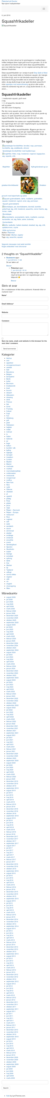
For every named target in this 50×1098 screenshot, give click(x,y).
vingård (9, 583)
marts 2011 (10, 1023)
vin (7, 581)
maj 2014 (9, 935)
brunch (9, 390)
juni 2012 (9, 988)
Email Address (8, 304)
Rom (8, 517)
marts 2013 (10, 967)
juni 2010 (9, 1043)
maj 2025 (9, 631)
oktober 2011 (11, 1007)
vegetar (20, 235)
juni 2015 (9, 905)
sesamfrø (13, 237)
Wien (8, 588)
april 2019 (10, 799)
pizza (8, 505)
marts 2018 (10, 829)
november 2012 (12, 977)
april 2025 (10, 634)
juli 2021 (9, 737)
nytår (8, 487)
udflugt (8, 572)
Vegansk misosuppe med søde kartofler (16, 244)
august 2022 (11, 707)
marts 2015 (10, 912)
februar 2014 (11, 942)
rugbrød (9, 519)
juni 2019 (9, 795)
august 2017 (11, 845)
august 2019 (11, 790)
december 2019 (12, 781)
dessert (9, 393)
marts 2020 (10, 774)
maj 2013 (9, 963)
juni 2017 (9, 850)
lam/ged (9, 455)
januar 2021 (10, 751)
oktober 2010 (11, 1034)
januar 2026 (10, 613)
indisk (8, 429)
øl (7, 494)
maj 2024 (9, 659)
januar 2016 (10, 889)
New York (9, 482)
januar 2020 (10, 779)
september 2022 (12, 705)
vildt (7, 579)
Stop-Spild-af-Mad (40, 73)
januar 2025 (10, 641)
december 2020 (12, 753)
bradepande (10, 386)
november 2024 (12, 645)
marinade (9, 466)
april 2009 (10, 1076)
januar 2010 (10, 1055)
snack (8, 542)
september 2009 (12, 1064)
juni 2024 (9, 657)
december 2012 (12, 974)
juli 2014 (9, 931)
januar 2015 (10, 917)
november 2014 (12, 921)
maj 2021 (9, 742)
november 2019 (12, 783)
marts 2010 (10, 1050)
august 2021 (11, 735)
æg (7, 237)
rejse (8, 508)
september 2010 (12, 1036)
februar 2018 (11, 832)
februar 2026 (11, 611)
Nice (8, 485)
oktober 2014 (11, 924)
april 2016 (10, 882)
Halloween (10, 425)
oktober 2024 (11, 648)
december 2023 (12, 671)
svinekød (9, 556)
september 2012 (12, 981)
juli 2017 (9, 848)
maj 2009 (9, 1073)
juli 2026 (9, 599)
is (7, 434)
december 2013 (12, 947)
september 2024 (12, 650)
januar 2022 (10, 723)
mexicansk (10, 475)
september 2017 (12, 843)
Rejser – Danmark (13, 510)
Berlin (8, 379)
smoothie (9, 540)
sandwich (9, 526)
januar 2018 (10, 834)
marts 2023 (10, 691)
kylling (8, 450)
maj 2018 (9, 825)
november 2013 (12, 949)
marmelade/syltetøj (13, 471)
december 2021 (12, 726)
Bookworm (10, 257)
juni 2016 (9, 878)
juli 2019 (9, 793)
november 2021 (12, 728)
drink (8, 399)
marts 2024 (10, 664)
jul (7, 441)
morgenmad (10, 478)
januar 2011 (10, 1027)
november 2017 (12, 839)
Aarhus (9, 358)
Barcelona (10, 372)
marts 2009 (10, 1078)
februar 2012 (11, 997)
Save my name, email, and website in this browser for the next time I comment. (24, 342)
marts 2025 (10, 636)
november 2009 (12, 1059)
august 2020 (11, 763)
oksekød (9, 491)
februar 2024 (11, 666)
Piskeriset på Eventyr (9, 1)
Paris (8, 501)
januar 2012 (10, 1000)
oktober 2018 (11, 813)
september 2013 (12, 954)
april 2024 (10, 661)
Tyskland (9, 570)
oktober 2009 (11, 1062)
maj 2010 (9, 1046)
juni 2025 (9, 629)
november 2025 (12, 618)
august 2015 (11, 901)
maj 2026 (9, 604)
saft (7, 521)
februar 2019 (11, 804)
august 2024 (11, 652)
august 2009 (11, 1066)
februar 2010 (11, 1053)
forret (8, 406)
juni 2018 (9, 822)
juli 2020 (9, 765)
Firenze (9, 402)
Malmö (8, 464)
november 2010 (12, 1032)
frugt (8, 413)
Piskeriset (11, 232)
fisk (7, 404)
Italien (8, 436)
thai (7, 563)
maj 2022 (9, 714)
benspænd (10, 376)
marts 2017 (10, 857)
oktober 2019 (11, 786)
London (9, 459)
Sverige (9, 554)
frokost (8, 411)
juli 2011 (9, 1013)
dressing (9, 397)
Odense (9, 489)
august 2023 (11, 680)
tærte (8, 560)
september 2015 (12, 898)
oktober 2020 (11, 758)
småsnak (9, 537)
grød (8, 422)
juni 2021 (9, 740)
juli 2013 (9, 958)
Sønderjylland (11, 544)
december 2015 (12, 891)
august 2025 (11, 625)
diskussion (10, 395)
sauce (8, 528)
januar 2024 (10, 668)
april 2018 (10, 827)
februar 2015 (11, 914)
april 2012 (10, 993)
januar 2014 (10, 944)
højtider (9, 427)
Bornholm (9, 383)
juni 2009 (9, 1071)
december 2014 (12, 919)
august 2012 (11, 983)
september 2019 (12, 788)
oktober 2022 (11, 703)
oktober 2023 (11, 675)
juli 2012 (9, 986)
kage (8, 443)
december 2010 (12, 1030)
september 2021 (12, 733)
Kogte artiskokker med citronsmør (14, 246)
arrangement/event (13, 365)
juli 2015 (9, 903)
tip (7, 567)
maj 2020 (9, 770)
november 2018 (12, 811)
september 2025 (12, 622)
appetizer (9, 363)
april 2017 (10, 855)
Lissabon (9, 457)
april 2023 (10, 689)
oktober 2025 (11, 620)
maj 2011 (9, 1018)
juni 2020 (9, 767)
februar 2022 (11, 721)
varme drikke (11, 574)
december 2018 (12, 809)
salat (8, 524)
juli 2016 (9, 875)
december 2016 (12, 864)
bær (7, 369)
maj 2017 (9, 852)
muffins (9, 480)
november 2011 (12, 1004)
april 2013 (10, 965)
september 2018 (12, 816)
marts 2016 (10, 885)
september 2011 (12, 1009)
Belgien (9, 374)
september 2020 (12, 760)
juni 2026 (9, 602)
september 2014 (12, 926)
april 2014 (10, 937)
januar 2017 (10, 862)
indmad (9, 432)
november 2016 (12, 866)
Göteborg (9, 418)
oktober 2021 (11, 730)
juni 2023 (9, 684)
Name (4, 295)
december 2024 (12, 643)
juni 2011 (9, 1016)
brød (8, 388)
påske (8, 503)
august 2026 (11, 597)
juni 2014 (9, 933)
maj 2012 (9, 990)
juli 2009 (9, 1069)
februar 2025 (11, 638)
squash (20, 237)
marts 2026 (10, 608)
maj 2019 (9, 797)
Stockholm (10, 549)
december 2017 (12, 836)
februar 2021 (11, 749)
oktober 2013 (11, 951)
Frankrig (9, 409)
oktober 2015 (11, 896)
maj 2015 (9, 908)
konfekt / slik (10, 448)
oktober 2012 (11, 979)
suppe (8, 551)
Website (5, 312)
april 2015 (10, 910)
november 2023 (12, 673)
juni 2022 (9, 712)
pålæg (8, 498)
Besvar (9, 265)
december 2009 (12, 1057)
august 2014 (11, 928)
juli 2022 (9, 710)
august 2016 (11, 873)
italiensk (9, 439)
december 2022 (12, 698)
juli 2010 (9, 1041)
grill (7, 420)
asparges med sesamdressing (17, 84)
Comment (5, 321)
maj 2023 (9, 687)
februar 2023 (11, 694)
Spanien (9, 547)
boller (8, 381)
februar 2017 (11, 859)
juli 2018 (9, 820)
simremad (10, 531)
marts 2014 (10, 940)
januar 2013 (10, 972)
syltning (9, 558)
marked (9, 468)
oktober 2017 (11, 841)
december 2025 (12, 615)
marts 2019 (10, 802)
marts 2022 (10, 719)
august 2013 (11, 956)
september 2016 (12, 871)
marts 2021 (10, 746)
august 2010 (11, 1039)
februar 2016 (11, 887)
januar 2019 (10, 806)
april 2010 (10, 1048)
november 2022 (12, 700)
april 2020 (10, 772)
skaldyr (9, 533)
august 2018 (11, 818)
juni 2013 (9, 960)
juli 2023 (9, 682)
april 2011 (10, 1020)
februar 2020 (11, 776)
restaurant (10, 514)
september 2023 (12, 677)
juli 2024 (9, 654)
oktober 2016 (11, 868)
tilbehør (14, 235)
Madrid (9, 462)
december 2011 (12, 1002)
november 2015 (12, 894)
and (7, 360)
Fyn (7, 416)
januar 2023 (10, 696)
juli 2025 (9, 627)
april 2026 (10, 606)
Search (5, 1088)
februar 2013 (11, 970)
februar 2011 (11, 1025)
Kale (8, 1096)
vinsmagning (11, 586)
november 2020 (12, 756)
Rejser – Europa (12, 512)
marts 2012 (10, 995)
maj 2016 (9, 880)
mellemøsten (11, 473)
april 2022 (10, 717)
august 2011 (11, 1011)
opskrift (9, 496)
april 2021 (10, 744)
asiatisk (9, 367)
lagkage (9, 452)
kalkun (8, 445)
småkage (9, 535)
